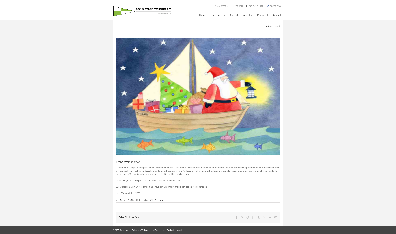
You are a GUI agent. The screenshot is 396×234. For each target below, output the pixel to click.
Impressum (149, 230)
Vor (276, 26)
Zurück (268, 26)
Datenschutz (160, 230)
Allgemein (159, 200)
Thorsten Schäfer (127, 200)
